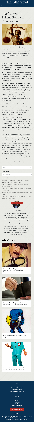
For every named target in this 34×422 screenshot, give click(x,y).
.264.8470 (25, 418)
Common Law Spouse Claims (10, 162)
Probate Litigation (22, 162)
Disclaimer (15, 419)
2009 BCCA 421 (6, 65)
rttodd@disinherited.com (12, 418)
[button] (17, 203)
